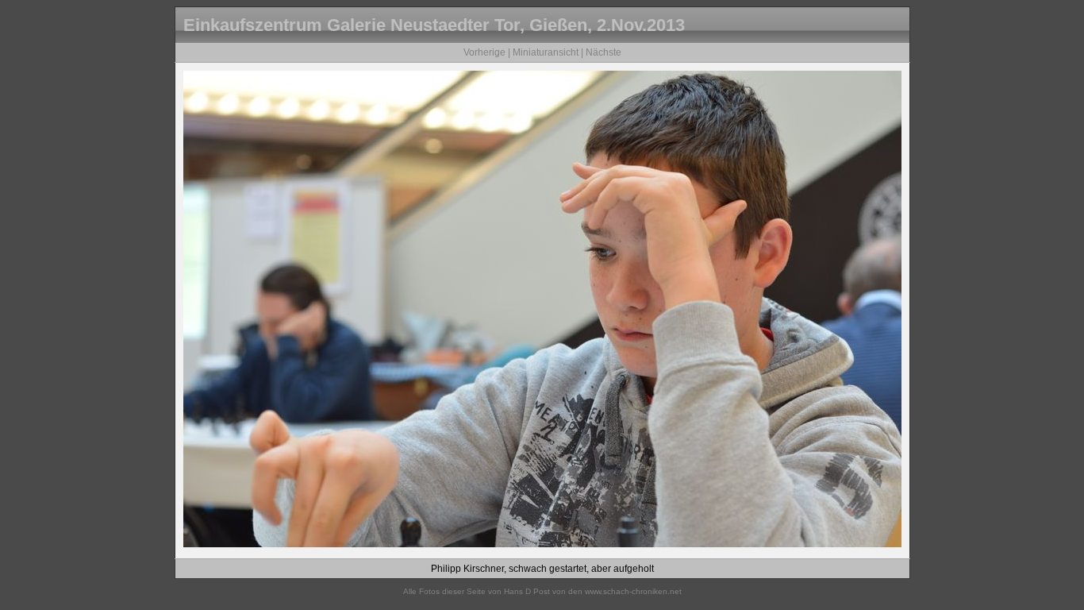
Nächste (603, 52)
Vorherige (484, 52)
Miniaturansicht (546, 52)
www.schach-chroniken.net (633, 591)
